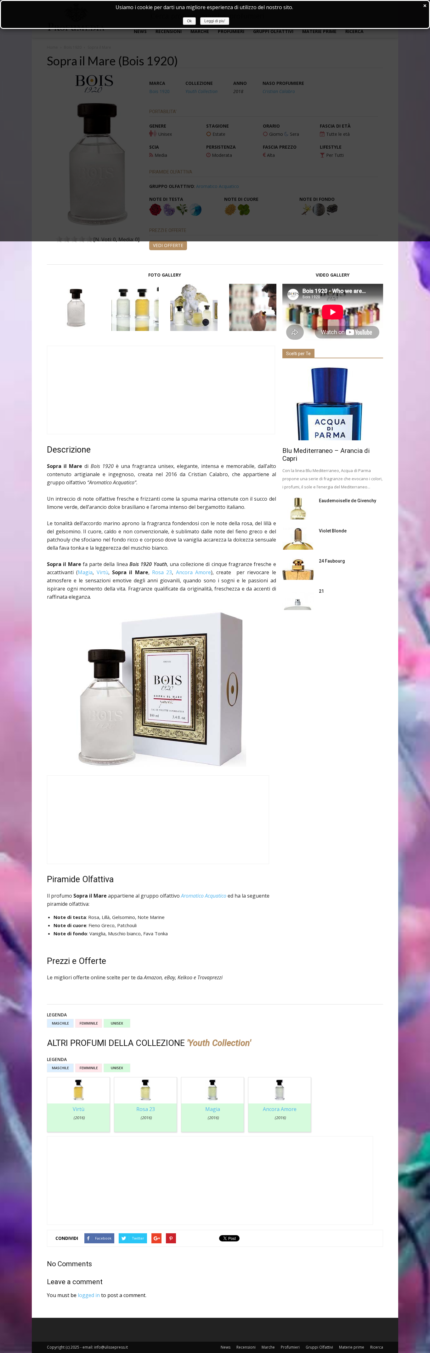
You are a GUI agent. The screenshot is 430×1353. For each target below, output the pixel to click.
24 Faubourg (332, 561)
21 (321, 591)
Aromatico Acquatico (203, 895)
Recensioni (246, 1347)
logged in (89, 1295)
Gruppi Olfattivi (319, 1347)
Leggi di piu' (214, 21)
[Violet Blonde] (298, 539)
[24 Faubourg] (298, 569)
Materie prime (351, 1347)
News (225, 1347)
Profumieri (290, 1347)
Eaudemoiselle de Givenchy (347, 500)
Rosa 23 (162, 572)
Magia (85, 572)
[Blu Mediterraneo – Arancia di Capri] (332, 403)
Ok (189, 21)
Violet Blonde (333, 530)
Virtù (102, 572)
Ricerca (376, 1347)
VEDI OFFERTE (168, 245)
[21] (298, 599)
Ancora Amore (193, 572)
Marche (268, 1347)
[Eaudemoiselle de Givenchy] (298, 509)
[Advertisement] (161, 390)
